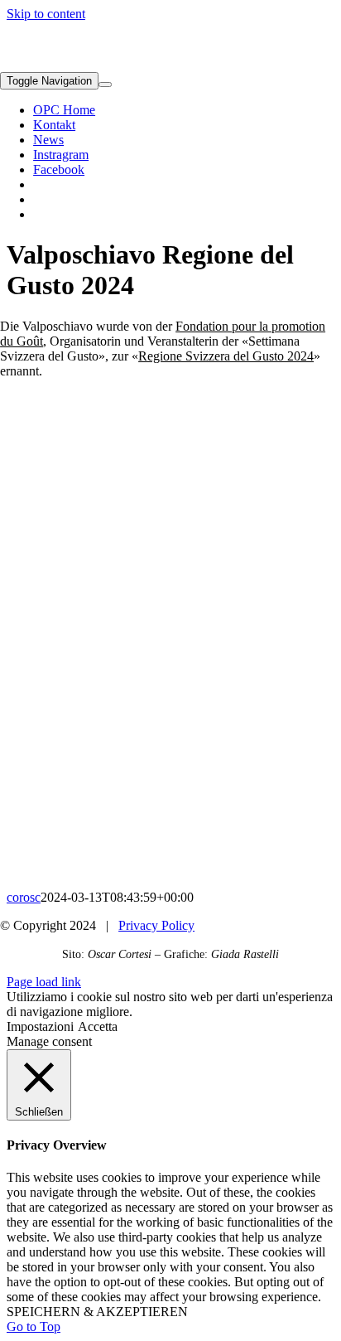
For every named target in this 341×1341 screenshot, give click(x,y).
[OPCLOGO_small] (93, 64)
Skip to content (46, 14)
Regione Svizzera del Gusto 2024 (226, 356)
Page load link (44, 982)
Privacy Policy (156, 925)
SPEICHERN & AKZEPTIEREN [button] (97, 1312)
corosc (24, 897)
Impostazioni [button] (40, 1026)
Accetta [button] (98, 1026)
